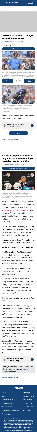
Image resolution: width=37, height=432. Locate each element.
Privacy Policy (7, 403)
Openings (26, 393)
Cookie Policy (7, 407)
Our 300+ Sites (28, 396)
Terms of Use (28, 403)
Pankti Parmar (9, 165)
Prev (7, 81)
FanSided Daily (7, 400)
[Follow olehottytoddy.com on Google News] (32, 125)
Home (4, 139)
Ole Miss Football (13, 139)
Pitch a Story (27, 400)
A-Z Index (26, 410)
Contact (4, 396)
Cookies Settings (8, 414)
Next (29, 81)
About (4, 393)
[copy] (13, 45)
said (24, 264)
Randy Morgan (9, 42)
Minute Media (11, 418)
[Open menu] (3, 3)
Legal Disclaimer (29, 407)
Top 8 (4, 301)
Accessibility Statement (10, 410)
